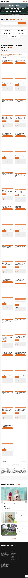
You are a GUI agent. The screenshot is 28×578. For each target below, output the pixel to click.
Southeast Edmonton (20, 30)
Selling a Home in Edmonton (13, 557)
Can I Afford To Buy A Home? (22, 529)
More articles (14, 538)
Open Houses (11, 55)
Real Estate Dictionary (14, 559)
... (16, 465)
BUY (15, 503)
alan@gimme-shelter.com (5, 126)
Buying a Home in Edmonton (13, 554)
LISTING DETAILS (4, 85)
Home (12, 548)
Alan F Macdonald (7, 573)
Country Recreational (9, 54)
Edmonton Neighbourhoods (13, 551)
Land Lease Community (20, 54)
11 (18, 465)
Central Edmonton (7, 27)
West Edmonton (7, 30)
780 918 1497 (4, 125)
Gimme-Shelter (5, 1)
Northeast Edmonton (20, 33)
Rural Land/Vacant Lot (3, 55)
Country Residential (15, 54)
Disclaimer (12, 564)
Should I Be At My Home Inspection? (19, 517)
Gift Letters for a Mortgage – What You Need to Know (13, 505)
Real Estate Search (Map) (14, 562)
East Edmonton (20, 27)
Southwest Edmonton (7, 33)
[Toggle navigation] (26, 1)
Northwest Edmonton (14, 36)
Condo (6, 54)
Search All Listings (5, 50)
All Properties (2, 54)
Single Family (8, 55)
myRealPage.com (15, 474)
